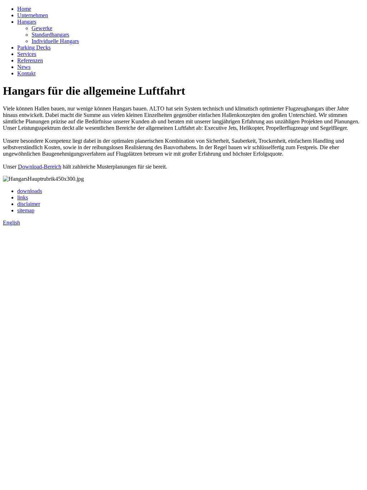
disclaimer (28, 204)
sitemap (25, 210)
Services (26, 54)
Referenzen (30, 60)
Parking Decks (34, 47)
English (11, 223)
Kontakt (26, 73)
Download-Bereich (39, 167)
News (23, 67)
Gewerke (42, 28)
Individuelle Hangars (55, 41)
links (22, 197)
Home (24, 9)
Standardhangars (50, 35)
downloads (29, 191)
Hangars (26, 22)
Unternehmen (32, 15)
